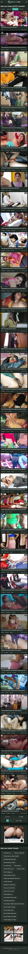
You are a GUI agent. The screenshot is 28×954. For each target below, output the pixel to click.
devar (13, 270)
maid (10, 190)
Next (21, 816)
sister (12, 632)
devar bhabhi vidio (8, 910)
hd (2, 29)
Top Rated (9, 9)
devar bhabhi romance (9, 907)
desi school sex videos (9, 862)
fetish (13, 69)
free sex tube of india (9, 887)
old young (7, 150)
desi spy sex (18, 865)
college (13, 109)
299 (17, 820)
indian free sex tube (9, 891)
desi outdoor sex (8, 894)
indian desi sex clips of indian (11, 856)
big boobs (8, 612)
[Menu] (2, 2)
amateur (3, 69)
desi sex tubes (21, 868)
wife (12, 150)
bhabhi (9, 69)
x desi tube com (8, 881)
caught (9, 109)
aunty (9, 210)
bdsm (11, 511)
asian (3, 49)
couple (14, 170)
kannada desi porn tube (10, 859)
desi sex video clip (19, 852)
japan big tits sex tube (9, 875)
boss (13, 471)
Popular (15, 9)
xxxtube (15, 2)
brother (9, 170)
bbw (7, 511)
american (9, 130)
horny (7, 49)
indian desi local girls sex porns (12, 878)
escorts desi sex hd (9, 868)
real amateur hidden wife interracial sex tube (13, 904)
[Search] (26, 2)
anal (8, 89)
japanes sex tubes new (9, 884)
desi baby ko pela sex (9, 900)
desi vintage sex (8, 872)
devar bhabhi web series (10, 913)
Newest (3, 9)
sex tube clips (7, 865)
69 (2, 371)
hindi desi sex (7, 852)
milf (3, 150)
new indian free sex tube (10, 897)
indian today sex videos (10, 919)
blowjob (13, 230)
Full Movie (21, 9)
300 (20, 820)
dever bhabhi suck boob (10, 916)
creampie (8, 351)
